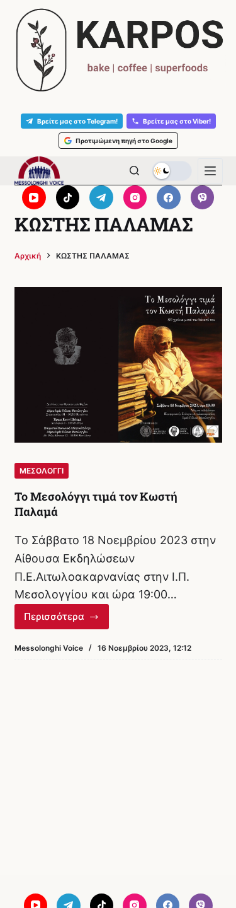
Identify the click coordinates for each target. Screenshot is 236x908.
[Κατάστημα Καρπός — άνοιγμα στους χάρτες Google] (118, 50)
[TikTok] (68, 197)
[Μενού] (210, 170)
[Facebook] (169, 197)
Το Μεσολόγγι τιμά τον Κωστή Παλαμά (95, 503)
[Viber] (203, 197)
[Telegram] (101, 197)
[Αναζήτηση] (134, 170)
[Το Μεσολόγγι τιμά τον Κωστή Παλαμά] (118, 365)
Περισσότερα (67, 619)
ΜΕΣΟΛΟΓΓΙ (42, 470)
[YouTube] (34, 197)
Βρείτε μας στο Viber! (177, 121)
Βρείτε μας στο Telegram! (77, 121)
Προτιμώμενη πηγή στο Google (124, 140)
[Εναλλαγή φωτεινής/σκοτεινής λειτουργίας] (172, 171)
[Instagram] (135, 197)
